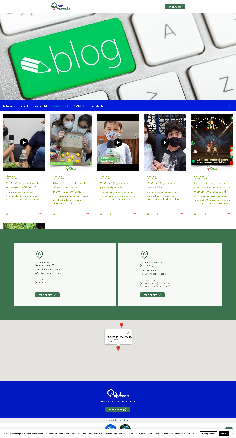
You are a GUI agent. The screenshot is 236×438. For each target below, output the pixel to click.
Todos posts (9, 106)
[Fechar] (232, 433)
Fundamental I (40, 106)
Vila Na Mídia (79, 106)
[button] (175, 6)
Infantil (24, 106)
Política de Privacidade (184, 433)
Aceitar (224, 433)
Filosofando (97, 106)
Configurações (208, 433)
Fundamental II (60, 106)
